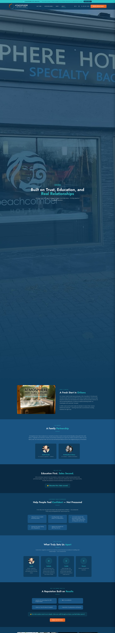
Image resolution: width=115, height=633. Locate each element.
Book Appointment (98, 6)
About (63, 6)
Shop (57, 6)
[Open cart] (79, 6)
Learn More (87, 1)
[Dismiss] (113, 1)
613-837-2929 (86, 6)
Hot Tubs (39, 6)
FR (76, 6)
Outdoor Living (48, 6)
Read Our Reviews (57, 620)
